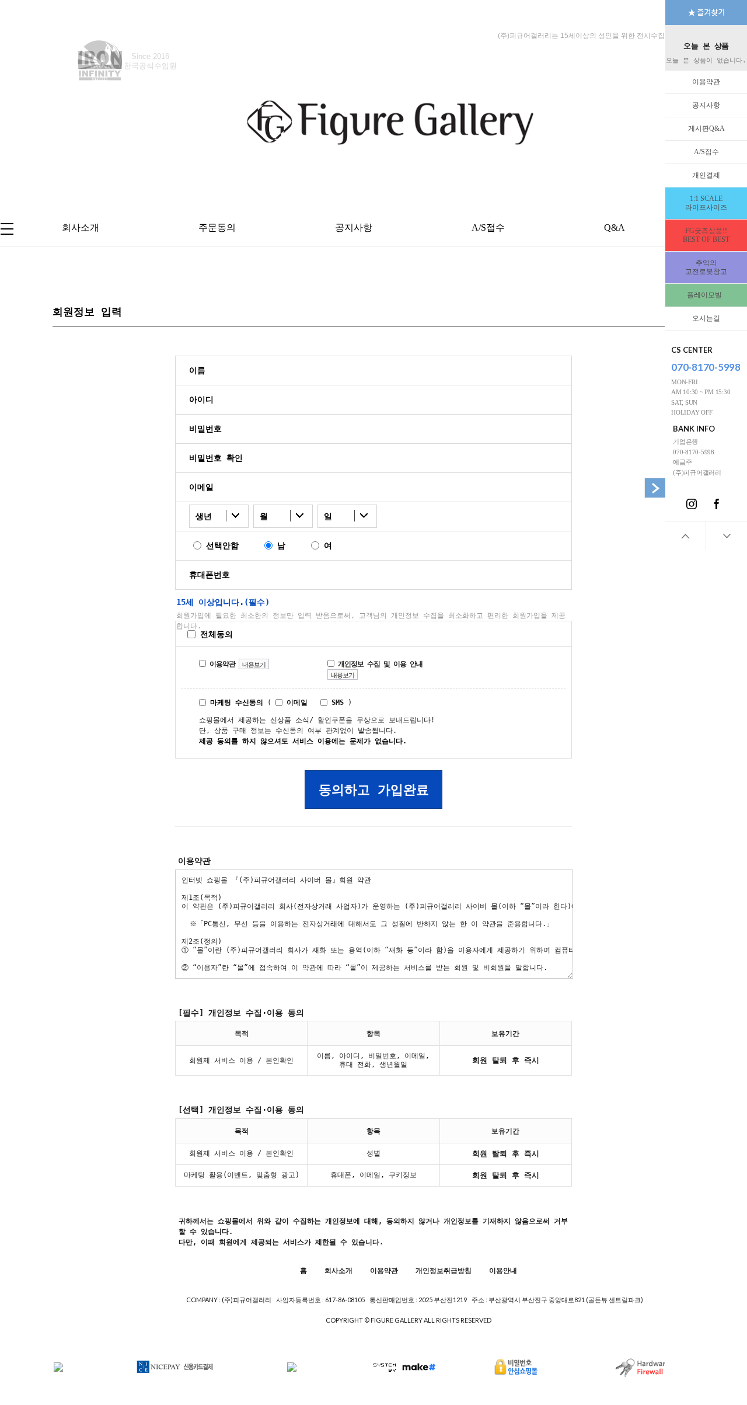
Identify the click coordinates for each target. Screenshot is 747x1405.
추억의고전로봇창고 (706, 267)
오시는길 (706, 318)
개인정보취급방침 (444, 1271)
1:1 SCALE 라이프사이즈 (706, 202)
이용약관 (706, 82)
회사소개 (80, 227)
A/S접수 (706, 152)
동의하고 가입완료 (374, 790)
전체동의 (214, 634)
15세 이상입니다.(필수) (223, 602)
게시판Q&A (706, 128)
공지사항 (706, 105)
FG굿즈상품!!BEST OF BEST (706, 235)
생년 (204, 516)
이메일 (295, 702)
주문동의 (217, 227)
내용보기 (254, 665)
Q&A (614, 227)
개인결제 (706, 175)
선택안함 (220, 545)
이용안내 (503, 1271)
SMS (335, 702)
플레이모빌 (706, 295)
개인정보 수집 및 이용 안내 (378, 664)
